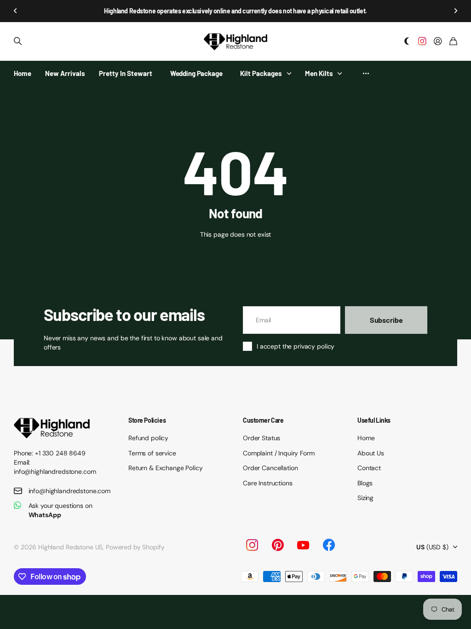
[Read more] (422, 42)
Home (22, 73)
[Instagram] (252, 545)
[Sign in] (438, 42)
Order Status (261, 438)
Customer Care (263, 420)
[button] (15, 11)
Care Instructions (268, 483)
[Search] (18, 41)
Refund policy (148, 438)
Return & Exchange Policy (165, 468)
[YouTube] (303, 545)
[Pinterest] (278, 545)
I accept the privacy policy (295, 346)
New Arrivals (65, 73)
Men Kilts (319, 73)
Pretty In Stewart (125, 73)
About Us (370, 453)
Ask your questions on (60, 510)
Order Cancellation (270, 468)
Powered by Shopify (135, 547)
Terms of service (152, 453)
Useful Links (374, 420)
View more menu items (366, 73)
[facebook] (329, 545)
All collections (291, 73)
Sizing (365, 498)
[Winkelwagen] (453, 42)
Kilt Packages (261, 73)
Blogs (365, 483)
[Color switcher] (407, 42)
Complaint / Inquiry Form (279, 453)
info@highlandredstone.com (70, 491)
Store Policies (147, 420)
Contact (369, 468)
